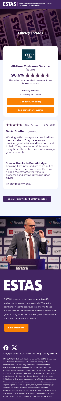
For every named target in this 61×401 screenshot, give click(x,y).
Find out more (16, 327)
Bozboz (53, 354)
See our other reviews (30, 110)
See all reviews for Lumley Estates (27, 199)
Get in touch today (30, 101)
